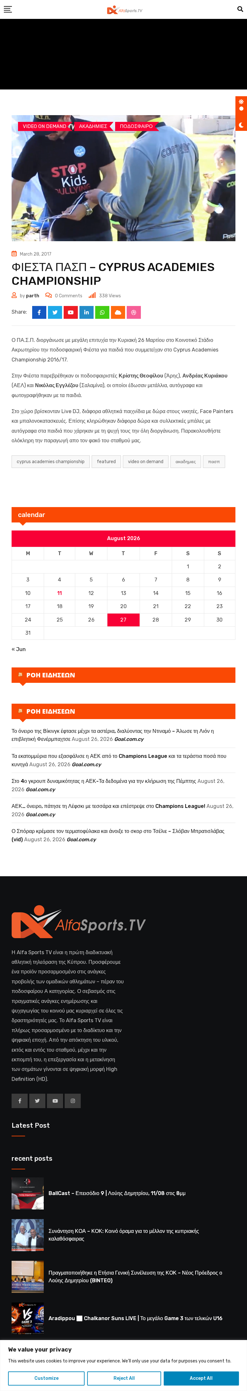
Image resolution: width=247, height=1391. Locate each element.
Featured (106, 461)
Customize (46, 1378)
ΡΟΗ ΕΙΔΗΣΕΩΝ (50, 675)
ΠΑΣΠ (214, 461)
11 (59, 593)
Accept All (201, 1378)
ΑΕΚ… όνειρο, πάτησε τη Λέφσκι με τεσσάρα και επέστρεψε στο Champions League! (108, 806)
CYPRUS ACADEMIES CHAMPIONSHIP (51, 461)
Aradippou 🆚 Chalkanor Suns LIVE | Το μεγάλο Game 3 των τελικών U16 (136, 1318)
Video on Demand (145, 461)
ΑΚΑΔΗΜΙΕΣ (186, 461)
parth (32, 296)
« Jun (19, 649)
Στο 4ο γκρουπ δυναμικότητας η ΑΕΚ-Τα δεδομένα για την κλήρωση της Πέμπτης (104, 781)
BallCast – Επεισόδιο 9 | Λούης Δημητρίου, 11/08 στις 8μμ (117, 1193)
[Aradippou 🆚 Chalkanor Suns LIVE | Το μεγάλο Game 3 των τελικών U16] (28, 1318)
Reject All (124, 1378)
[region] (123, 1365)
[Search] (240, 9)
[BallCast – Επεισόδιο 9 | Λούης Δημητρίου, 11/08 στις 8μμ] (28, 1193)
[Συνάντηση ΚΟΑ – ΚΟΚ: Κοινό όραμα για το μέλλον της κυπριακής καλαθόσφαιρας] (28, 1235)
